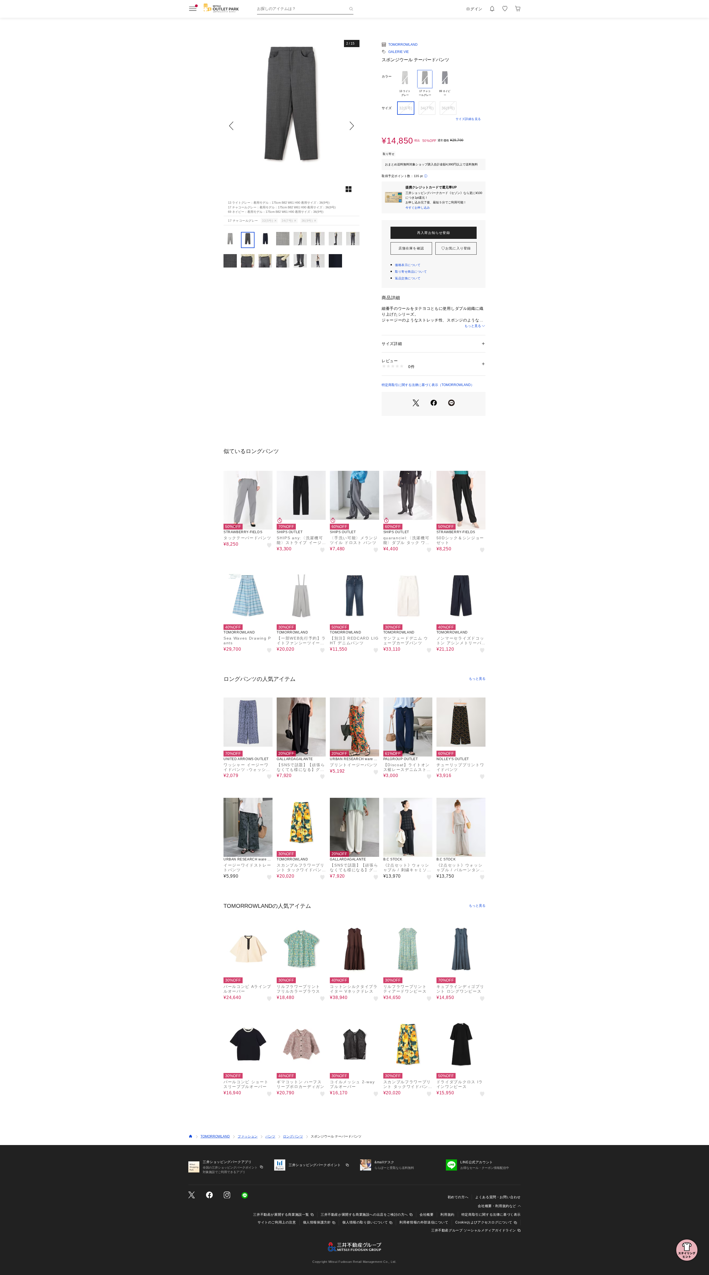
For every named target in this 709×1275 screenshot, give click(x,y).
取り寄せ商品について (411, 271)
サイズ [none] (387, 108)
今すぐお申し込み (417, 207)
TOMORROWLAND (403, 45)
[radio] (405, 83)
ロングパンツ (293, 1136)
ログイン (474, 9)
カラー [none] (387, 76)
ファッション (248, 1136)
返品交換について (407, 278)
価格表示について (407, 265)
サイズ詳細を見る (468, 119)
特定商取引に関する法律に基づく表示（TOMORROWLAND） (428, 385)
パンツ (270, 1136)
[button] (291, 125)
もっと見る (472, 326)
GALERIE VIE (398, 52)
